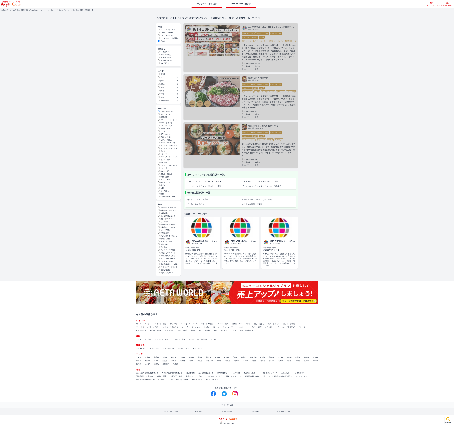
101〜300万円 (165, 55)
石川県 (297, 357)
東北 (162, 77)
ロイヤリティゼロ (167, 261)
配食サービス (165, 171)
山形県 (182, 357)
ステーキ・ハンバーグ (168, 120)
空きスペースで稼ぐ (167, 250)
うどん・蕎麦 (165, 160)
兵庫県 (191, 360)
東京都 (243, 357)
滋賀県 (164, 360)
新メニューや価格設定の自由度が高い (168, 258)
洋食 (162, 194)
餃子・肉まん (165, 134)
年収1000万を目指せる (168, 267)
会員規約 (198, 411)
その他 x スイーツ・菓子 (197, 199)
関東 (162, 81)
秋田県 (173, 357)
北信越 (162, 84)
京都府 (173, 360)
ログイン (439, 5)
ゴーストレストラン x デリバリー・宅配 (204, 186)
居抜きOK (164, 244)
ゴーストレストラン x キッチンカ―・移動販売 (261, 186)
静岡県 (138, 360)
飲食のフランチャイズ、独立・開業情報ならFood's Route (19, 10)
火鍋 (162, 188)
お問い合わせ (227, 411)
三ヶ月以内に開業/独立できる (168, 207)
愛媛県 (280, 360)
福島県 (191, 357)
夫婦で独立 (164, 213)
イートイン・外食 (167, 32)
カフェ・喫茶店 (166, 140)
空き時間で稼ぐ (166, 219)
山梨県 (262, 357)
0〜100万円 (164, 52)
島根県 (227, 360)
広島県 (245, 360)
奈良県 (199, 360)
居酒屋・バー (165, 128)
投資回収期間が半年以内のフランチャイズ (168, 264)
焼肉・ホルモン (166, 137)
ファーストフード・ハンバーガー (168, 157)
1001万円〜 (164, 63)
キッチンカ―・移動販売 (169, 38)
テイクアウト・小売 (167, 29)
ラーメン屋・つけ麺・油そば (168, 142)
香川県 (271, 360)
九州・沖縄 (164, 100)
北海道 (162, 74)
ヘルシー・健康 (166, 125)
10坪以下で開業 (166, 241)
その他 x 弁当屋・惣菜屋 (252, 204)
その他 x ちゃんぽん (195, 204)
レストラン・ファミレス (169, 148)
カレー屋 (163, 168)
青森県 (147, 357)
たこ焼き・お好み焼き (168, 145)
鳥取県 (219, 360)
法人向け (163, 247)
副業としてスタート (167, 253)
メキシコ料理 (165, 179)
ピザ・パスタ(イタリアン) (167, 165)
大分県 (147, 364)
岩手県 (156, 357)
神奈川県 (253, 357)
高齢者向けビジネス (167, 227)
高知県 (289, 360)
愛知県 (147, 360)
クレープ (163, 154)
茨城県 (199, 357)
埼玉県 (226, 357)
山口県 (254, 360)
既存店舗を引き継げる (168, 236)
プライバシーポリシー (170, 411)
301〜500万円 (165, 57)
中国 (162, 94)
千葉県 (234, 357)
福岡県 (297, 360)
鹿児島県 (165, 364)
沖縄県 (175, 364)
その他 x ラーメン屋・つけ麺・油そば (258, 199)
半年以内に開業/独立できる (168, 210)
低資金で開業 (165, 270)
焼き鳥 (162, 151)
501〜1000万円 (166, 60)
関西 (162, 90)
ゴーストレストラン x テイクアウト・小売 (260, 181)
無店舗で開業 (165, 238)
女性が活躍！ (165, 230)
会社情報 (255, 411)
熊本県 (138, 364)
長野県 (280, 357)
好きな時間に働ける (167, 216)
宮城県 (164, 357)
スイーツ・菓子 (166, 114)
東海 (162, 87)
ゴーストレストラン (47, 10)
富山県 (289, 357)
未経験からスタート (167, 224)
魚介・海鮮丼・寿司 (167, 196)
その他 (162, 41)
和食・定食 (164, 177)
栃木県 (208, 357)
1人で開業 (164, 221)
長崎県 (315, 360)
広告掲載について (283, 411)
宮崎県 (156, 364)
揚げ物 (162, 185)
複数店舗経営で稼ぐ (167, 255)
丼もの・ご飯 (165, 182)
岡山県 (236, 360)
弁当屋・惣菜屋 (166, 174)
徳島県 (262, 360)
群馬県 (217, 357)
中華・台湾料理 (166, 123)
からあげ (163, 162)
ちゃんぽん (164, 191)
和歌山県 (209, 360)
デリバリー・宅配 (167, 35)
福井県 (306, 357)
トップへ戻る (229, 405)
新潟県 (271, 357)
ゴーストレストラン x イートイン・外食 (204, 181)
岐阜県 (315, 357)
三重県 (156, 360)
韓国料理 (163, 117)
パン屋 (162, 131)
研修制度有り (165, 233)
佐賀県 (306, 360)
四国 (162, 97)
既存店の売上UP (166, 273)
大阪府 (182, 360)
